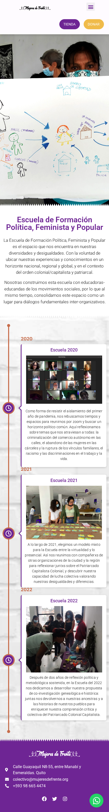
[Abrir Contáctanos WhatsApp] (96, 800)
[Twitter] (54, 799)
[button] (90, 7)
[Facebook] (44, 799)
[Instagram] (65, 799)
